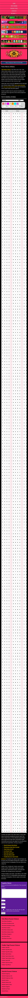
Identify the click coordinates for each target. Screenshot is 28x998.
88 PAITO (3, 858)
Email (2, 902)
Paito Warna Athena (8, 67)
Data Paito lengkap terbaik (9, 86)
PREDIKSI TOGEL (14, 8)
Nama (2, 899)
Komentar (3, 888)
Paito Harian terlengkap (20, 85)
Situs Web (3, 906)
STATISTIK (14, 11)
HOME (14, 3)
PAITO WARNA (14, 6)
